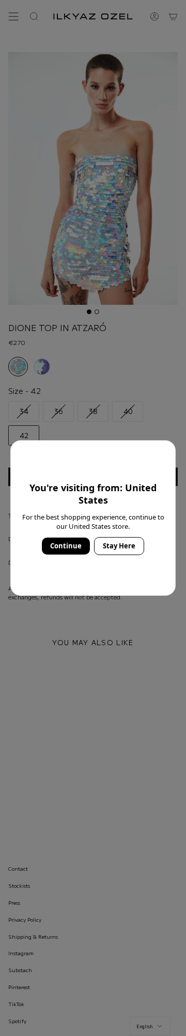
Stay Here (119, 545)
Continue (66, 545)
